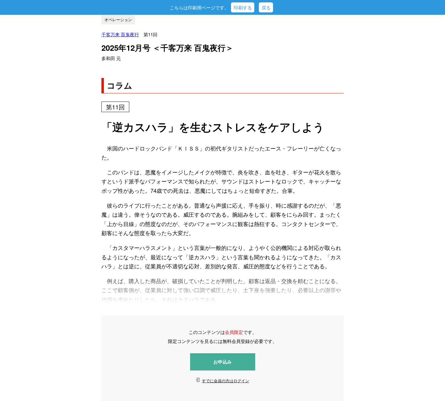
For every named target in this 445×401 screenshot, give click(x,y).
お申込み (222, 361)
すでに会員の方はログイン (225, 380)
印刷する (243, 7)
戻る (266, 7)
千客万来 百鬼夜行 (120, 34)
